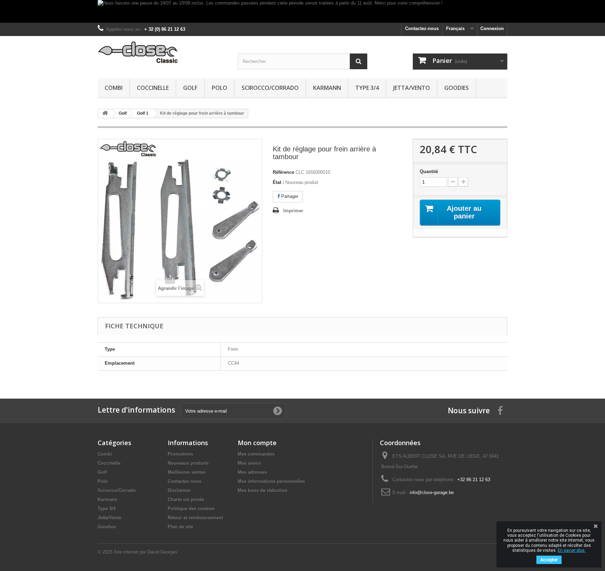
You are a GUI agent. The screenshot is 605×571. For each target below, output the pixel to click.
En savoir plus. (572, 550)
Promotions (180, 454)
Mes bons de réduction (262, 490)
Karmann (327, 88)
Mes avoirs (249, 463)
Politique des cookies (191, 508)
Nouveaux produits (188, 463)
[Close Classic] (162, 52)
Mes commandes (256, 454)
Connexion (492, 28)
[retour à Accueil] (105, 113)
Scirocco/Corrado (270, 88)
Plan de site (180, 526)
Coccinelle (153, 88)
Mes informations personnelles (271, 481)
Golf (190, 88)
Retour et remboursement (195, 517)
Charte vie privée (186, 499)
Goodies (456, 88)
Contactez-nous (422, 28)
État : (278, 182)
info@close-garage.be (432, 492)
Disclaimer (179, 490)
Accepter (549, 559)
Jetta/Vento (411, 88)
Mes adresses (252, 472)
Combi (114, 88)
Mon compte (257, 442)
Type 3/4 (367, 88)
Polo (219, 88)
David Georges (162, 552)
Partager (289, 196)
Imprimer (293, 210)
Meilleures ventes (187, 472)
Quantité (429, 171)
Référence (283, 172)
